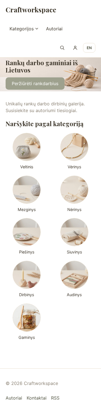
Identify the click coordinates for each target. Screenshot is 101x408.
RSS (55, 398)
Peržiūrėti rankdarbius (35, 83)
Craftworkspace (31, 9)
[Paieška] (62, 48)
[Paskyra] (75, 48)
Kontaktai (37, 398)
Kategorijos (22, 28)
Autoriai (54, 28)
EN (89, 48)
